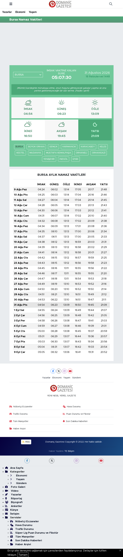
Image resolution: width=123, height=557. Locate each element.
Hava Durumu (74, 406)
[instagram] (76, 460)
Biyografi (16, 502)
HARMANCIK (69, 147)
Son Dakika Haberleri (76, 421)
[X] (58, 371)
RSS (27, 442)
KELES (103, 147)
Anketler (16, 506)
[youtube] (101, 460)
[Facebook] (53, 371)
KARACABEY (88, 147)
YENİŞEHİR (49, 159)
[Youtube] (70, 371)
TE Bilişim (69, 451)
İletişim (14, 513)
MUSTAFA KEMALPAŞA (58, 153)
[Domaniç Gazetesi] (60, 3)
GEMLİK (53, 147)
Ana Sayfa (16, 468)
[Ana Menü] (10, 4)
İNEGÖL (64, 159)
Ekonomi (20, 11)
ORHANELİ (81, 153)
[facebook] (27, 460)
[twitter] (51, 460)
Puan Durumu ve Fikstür (78, 414)
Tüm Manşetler (20, 421)
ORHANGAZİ (98, 153)
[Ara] (111, 4)
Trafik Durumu (20, 414)
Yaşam (33, 11)
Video (14, 491)
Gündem (76, 378)
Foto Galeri (17, 487)
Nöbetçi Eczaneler (22, 406)
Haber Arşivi (19, 429)
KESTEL (20, 153)
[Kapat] (121, 551)
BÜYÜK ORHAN (36, 147)
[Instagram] (64, 371)
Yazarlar (7, 11)
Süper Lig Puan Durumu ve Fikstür (36, 533)
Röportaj (16, 498)
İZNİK (75, 159)
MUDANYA (35, 153)
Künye (14, 510)
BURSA (19, 147)
